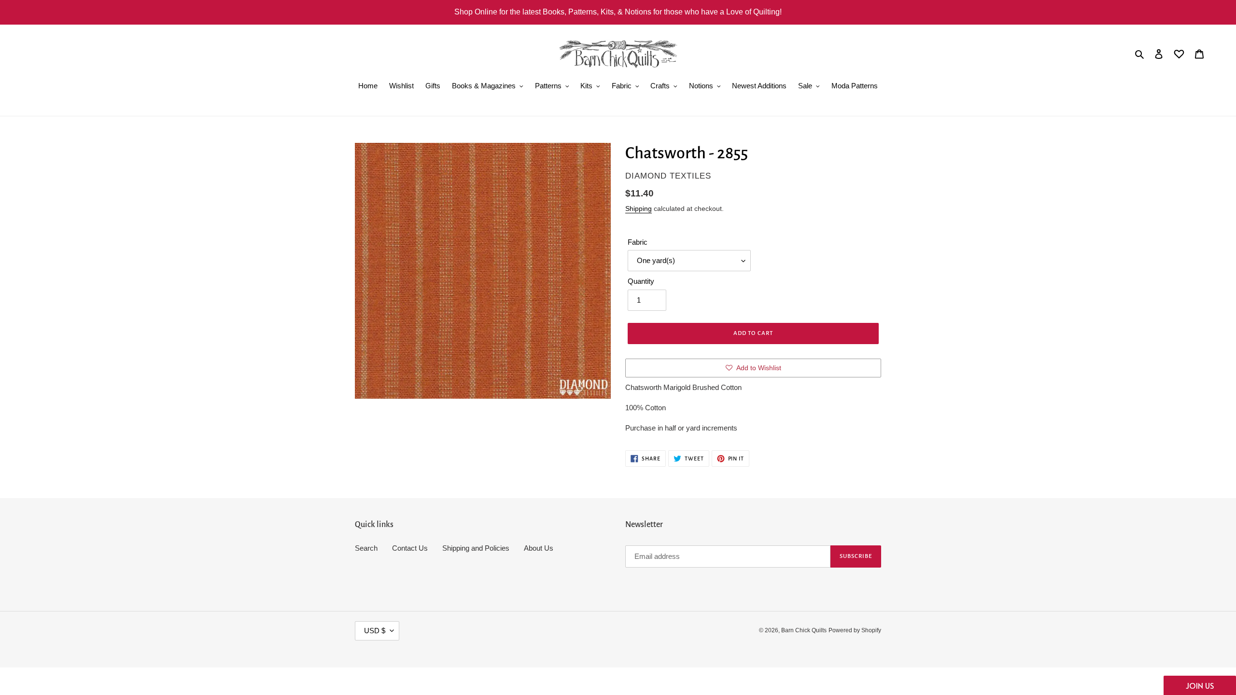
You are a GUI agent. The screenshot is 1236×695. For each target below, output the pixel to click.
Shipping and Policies (475, 548)
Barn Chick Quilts (804, 630)
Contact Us (410, 548)
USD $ (374, 630)
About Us (538, 548)
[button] (1200, 685)
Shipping (638, 208)
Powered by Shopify (855, 630)
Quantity (641, 281)
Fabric (637, 242)
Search (366, 548)
